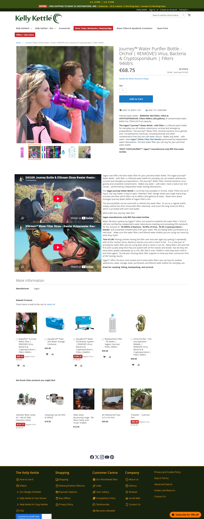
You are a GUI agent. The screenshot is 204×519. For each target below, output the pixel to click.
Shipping (63, 479)
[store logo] (39, 18)
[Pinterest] (111, 457)
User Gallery (102, 491)
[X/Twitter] (97, 457)
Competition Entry (105, 498)
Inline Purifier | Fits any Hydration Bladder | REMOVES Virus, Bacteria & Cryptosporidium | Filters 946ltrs (143, 347)
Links (98, 485)
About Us (134, 479)
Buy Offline (64, 498)
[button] (184, 9)
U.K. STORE (109, 2)
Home (18, 43)
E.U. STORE (95, 2)
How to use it (26, 479)
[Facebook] (92, 457)
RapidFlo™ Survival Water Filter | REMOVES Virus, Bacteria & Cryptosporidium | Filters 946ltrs (27, 345)
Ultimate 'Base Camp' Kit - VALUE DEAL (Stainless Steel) (26, 417)
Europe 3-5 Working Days (153, 6)
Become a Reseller (105, 510)
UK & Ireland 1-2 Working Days (124, 6)
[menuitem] (23, 28)
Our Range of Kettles (30, 491)
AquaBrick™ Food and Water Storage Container (56, 341)
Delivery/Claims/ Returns (72, 485)
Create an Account (168, 9)
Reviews (133, 491)
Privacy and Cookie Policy (167, 472)
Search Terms (161, 478)
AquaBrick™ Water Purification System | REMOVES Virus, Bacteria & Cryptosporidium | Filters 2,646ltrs (85, 345)
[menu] (102, 31)
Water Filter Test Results (149, 139)
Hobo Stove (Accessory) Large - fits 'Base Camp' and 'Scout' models (83, 419)
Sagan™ (134, 139)
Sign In (152, 9)
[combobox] (168, 15)
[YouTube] (106, 457)
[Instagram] (102, 457)
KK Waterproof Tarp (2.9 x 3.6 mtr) (111, 416)
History (133, 485)
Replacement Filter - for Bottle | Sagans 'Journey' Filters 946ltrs (113, 343)
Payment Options (68, 491)
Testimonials (102, 504)
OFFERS (43, 6)
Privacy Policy (66, 504)
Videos (23, 485)
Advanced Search (163, 484)
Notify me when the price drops (134, 78)
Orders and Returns (164, 490)
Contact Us (134, 504)
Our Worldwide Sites (107, 479)
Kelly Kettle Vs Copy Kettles (34, 504)
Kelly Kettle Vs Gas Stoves (33, 498)
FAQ (22, 510)
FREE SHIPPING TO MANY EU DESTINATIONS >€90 (72, 6)
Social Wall (134, 498)
